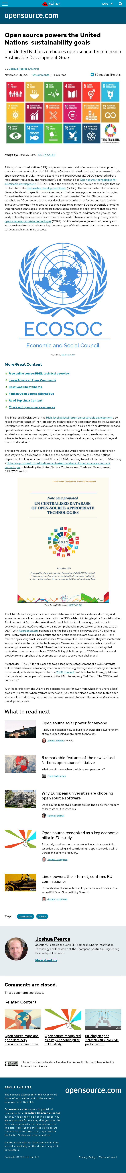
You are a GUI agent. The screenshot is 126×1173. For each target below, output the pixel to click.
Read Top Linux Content (25, 400)
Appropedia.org (28, 630)
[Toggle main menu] (5, 3)
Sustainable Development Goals (46, 188)
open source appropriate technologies (28, 221)
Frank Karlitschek (56, 776)
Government (25, 916)
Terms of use (107, 1157)
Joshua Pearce (18, 68)
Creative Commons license (42, 1113)
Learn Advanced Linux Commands (32, 380)
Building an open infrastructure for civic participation (102, 1040)
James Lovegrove (57, 859)
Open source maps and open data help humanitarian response (22, 1040)
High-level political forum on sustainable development (79, 417)
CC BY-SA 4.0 (46, 155)
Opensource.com (16, 1109)
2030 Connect (65, 672)
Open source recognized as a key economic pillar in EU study (63, 1040)
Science (42, 916)
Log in (107, 3)
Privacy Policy (87, 1157)
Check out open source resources (32, 407)
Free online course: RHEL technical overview (39, 373)
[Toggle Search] (120, 4)
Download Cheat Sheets (25, 387)
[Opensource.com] (31, 17)
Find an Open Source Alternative (31, 394)
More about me (46, 960)
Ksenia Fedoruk (55, 815)
